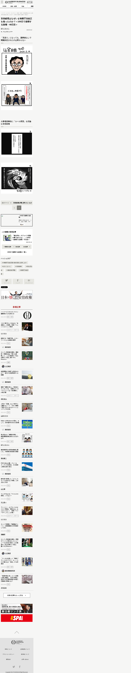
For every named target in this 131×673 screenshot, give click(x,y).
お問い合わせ (25, 659)
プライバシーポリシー (8, 654)
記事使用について (25, 649)
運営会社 (8, 659)
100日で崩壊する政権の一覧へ (17, 252)
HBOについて (8, 649)
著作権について (25, 654)
